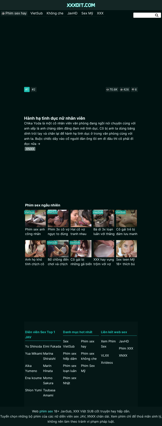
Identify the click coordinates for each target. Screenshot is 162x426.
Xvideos (107, 362)
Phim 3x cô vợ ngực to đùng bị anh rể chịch (58, 231)
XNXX (30, 149)
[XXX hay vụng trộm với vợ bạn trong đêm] (103, 248)
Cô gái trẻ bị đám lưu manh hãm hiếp (126, 231)
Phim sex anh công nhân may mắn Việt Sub (35, 231)
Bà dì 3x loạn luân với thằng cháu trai (104, 231)
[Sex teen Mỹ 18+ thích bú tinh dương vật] (126, 248)
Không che (55, 13)
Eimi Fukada (52, 346)
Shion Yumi (33, 390)
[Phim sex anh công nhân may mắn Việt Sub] (35, 218)
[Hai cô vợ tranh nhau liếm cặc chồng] (81, 218)
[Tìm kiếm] (157, 15)
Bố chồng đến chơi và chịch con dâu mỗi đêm (58, 261)
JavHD (72, 13)
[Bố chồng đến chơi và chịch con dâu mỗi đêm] (58, 248)
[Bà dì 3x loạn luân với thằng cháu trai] (103, 218)
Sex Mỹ (87, 13)
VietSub (36, 13)
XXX (100, 13)
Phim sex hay (16, 13)
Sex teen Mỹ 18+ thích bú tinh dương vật (125, 261)
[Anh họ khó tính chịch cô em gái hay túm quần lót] (35, 248)
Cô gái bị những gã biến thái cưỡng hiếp (81, 261)
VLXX (105, 355)
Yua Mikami (33, 353)
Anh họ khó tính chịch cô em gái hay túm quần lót (34, 261)
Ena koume (33, 378)
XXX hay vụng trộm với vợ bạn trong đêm (103, 261)
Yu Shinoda (33, 346)
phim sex (46, 411)
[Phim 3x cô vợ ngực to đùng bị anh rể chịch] (58, 218)
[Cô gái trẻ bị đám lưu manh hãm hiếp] (126, 218)
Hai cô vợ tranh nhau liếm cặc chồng (78, 231)
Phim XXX (126, 348)
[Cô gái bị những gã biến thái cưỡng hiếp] (81, 248)
